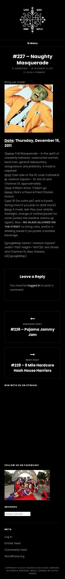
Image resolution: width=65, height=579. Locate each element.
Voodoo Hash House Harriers (42, 568)
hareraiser (21, 68)
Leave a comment (35, 72)
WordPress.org (14, 556)
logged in (34, 285)
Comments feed (16, 550)
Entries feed (12, 543)
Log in (8, 537)
